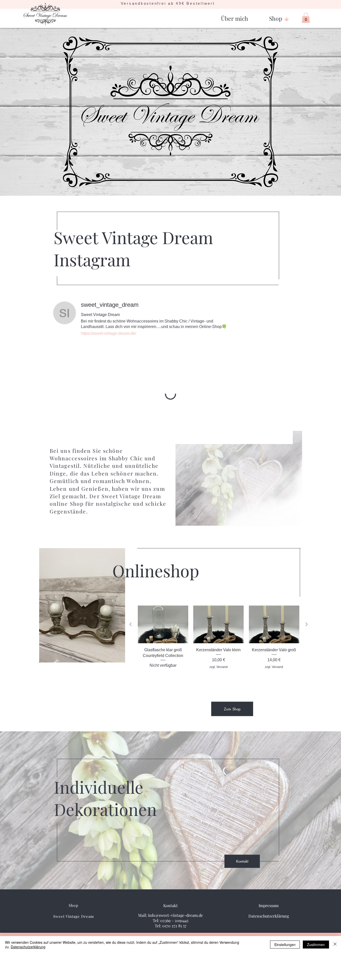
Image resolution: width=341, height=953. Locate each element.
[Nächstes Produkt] (307, 624)
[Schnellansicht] (163, 624)
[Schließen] (335, 944)
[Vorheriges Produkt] (131, 624)
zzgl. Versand (218, 667)
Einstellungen (285, 944)
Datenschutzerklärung (28, 946)
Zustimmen (316, 944)
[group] (219, 643)
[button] (234, 16)
